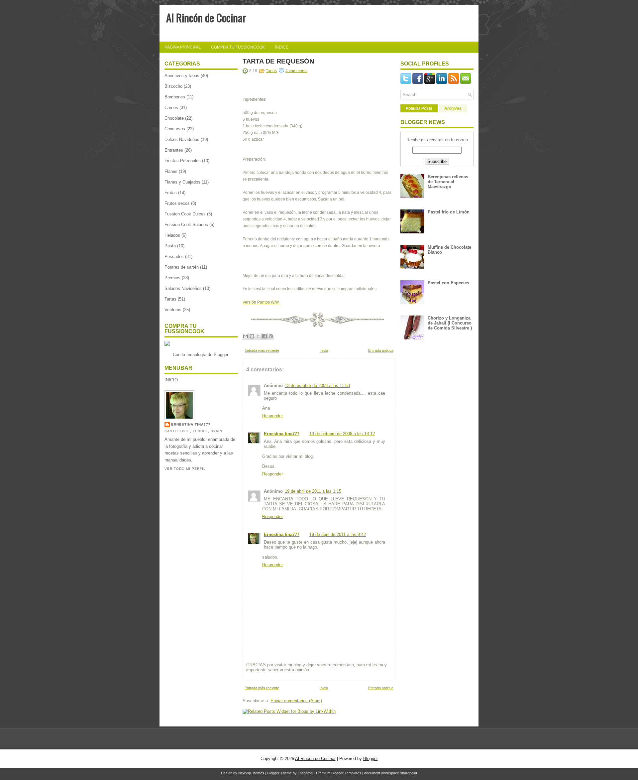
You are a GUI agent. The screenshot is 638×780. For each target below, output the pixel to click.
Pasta (170, 245)
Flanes (170, 171)
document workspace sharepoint (390, 773)
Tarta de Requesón (278, 61)
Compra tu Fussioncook (238, 47)
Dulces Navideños (181, 139)
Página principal (182, 47)
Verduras (172, 309)
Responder (272, 415)
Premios (172, 277)
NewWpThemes (251, 773)
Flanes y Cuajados (182, 182)
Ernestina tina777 (191, 424)
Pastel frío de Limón (449, 211)
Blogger (221, 354)
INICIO (171, 379)
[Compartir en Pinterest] (270, 336)
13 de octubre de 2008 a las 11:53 (317, 385)
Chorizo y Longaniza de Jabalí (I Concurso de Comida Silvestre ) (450, 323)
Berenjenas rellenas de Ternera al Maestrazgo (448, 181)
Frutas (170, 192)
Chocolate (174, 118)
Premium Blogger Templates (338, 773)
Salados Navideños (183, 288)
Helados (172, 235)
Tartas (170, 299)
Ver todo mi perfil (185, 468)
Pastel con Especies (448, 282)
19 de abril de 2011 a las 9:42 (337, 534)
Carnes (171, 107)
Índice (281, 47)
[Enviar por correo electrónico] (245, 336)
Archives (453, 108)
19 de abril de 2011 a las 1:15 (313, 491)
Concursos (174, 128)
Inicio (324, 350)
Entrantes (173, 150)
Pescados (174, 256)
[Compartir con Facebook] (264, 336)
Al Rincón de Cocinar (206, 17)
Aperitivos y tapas (181, 75)
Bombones (174, 96)
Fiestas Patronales (182, 160)
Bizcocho (173, 86)
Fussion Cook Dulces (185, 213)
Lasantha (305, 773)
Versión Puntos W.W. (261, 302)
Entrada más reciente (262, 350)
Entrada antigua (380, 350)
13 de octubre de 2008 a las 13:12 (342, 433)
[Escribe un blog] (252, 336)
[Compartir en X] (258, 336)
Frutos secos (177, 203)
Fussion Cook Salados (186, 224)
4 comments (296, 70)
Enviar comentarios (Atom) (296, 700)
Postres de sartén (181, 267)
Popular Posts (419, 108)
